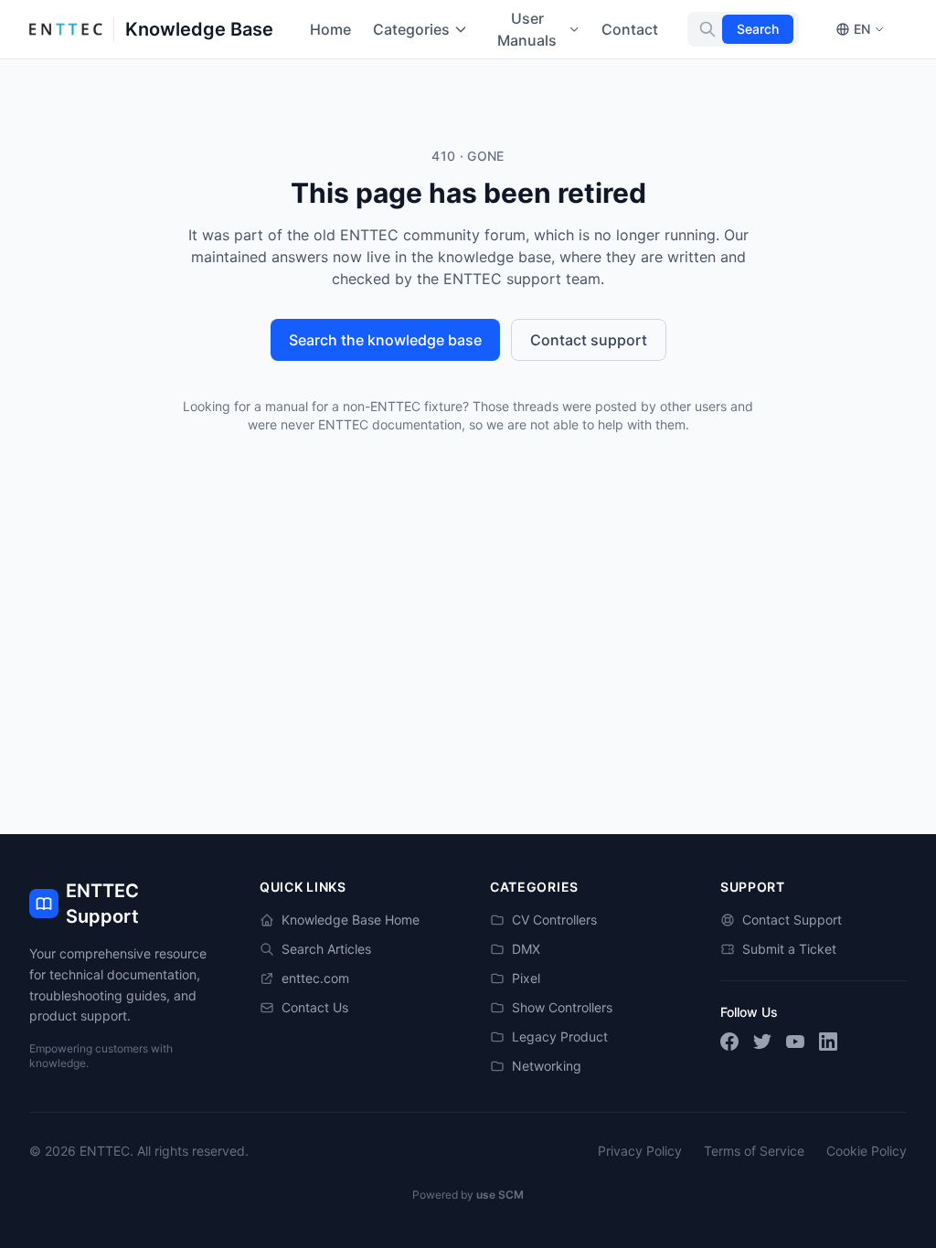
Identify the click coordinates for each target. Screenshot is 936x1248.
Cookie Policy (866, 1150)
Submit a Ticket (789, 949)
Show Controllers (562, 1007)
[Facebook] (729, 1041)
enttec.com (315, 978)
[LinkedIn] (828, 1041)
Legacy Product (560, 1036)
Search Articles (326, 949)
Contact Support (792, 919)
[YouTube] (795, 1041)
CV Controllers (554, 919)
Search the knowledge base (385, 340)
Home (330, 29)
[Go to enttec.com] (65, 29)
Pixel (526, 978)
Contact (629, 29)
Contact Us (315, 1007)
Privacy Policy (640, 1150)
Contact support (588, 340)
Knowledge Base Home (351, 919)
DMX (526, 949)
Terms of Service (754, 1150)
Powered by (468, 1194)
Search (758, 29)
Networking (546, 1065)
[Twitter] (762, 1041)
